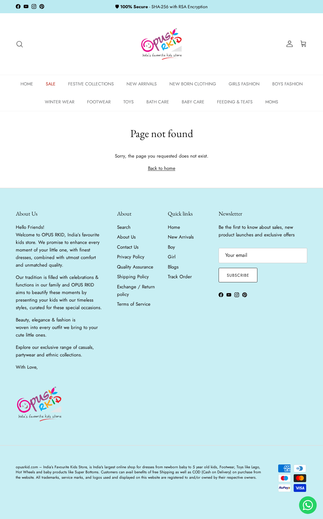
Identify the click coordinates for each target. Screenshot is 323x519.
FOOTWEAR (99, 102)
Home (174, 227)
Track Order (180, 276)
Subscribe (238, 275)
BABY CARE (193, 102)
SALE (51, 84)
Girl (171, 256)
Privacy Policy (130, 256)
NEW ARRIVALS (141, 84)
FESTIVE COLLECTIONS (91, 84)
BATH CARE (157, 102)
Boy (171, 247)
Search (124, 227)
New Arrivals (181, 237)
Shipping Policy (133, 276)
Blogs (173, 266)
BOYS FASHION (287, 84)
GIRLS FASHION (244, 84)
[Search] (19, 44)
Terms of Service (133, 304)
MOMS (271, 102)
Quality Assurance (135, 266)
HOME (27, 84)
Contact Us (127, 247)
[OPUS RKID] (161, 44)
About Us (126, 237)
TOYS (128, 102)
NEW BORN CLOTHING (192, 84)
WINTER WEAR (59, 102)
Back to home (161, 168)
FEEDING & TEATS (235, 102)
